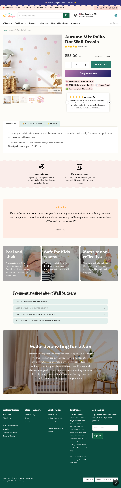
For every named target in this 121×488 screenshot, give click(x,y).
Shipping (6, 429)
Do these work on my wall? (102, 56)
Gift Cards (7, 418)
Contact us (29, 478)
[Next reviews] (109, 102)
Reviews (40, 8)
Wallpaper (7, 23)
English (87, 479)
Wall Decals (20, 23)
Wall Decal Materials (10, 425)
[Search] (66, 15)
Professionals (60, 8)
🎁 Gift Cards (8, 8)
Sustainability (30, 414)
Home (5, 30)
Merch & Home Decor (59, 23)
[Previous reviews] (67, 102)
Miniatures (43, 23)
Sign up (97, 435)
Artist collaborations (55, 418)
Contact (48, 8)
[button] (106, 8)
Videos (17, 8)
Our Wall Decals (28, 8)
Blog (27, 418)
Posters (32, 23)
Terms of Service (9, 436)
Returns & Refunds (10, 432)
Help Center (113, 23)
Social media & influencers (53, 423)
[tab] (11, 124)
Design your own (88, 73)
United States (105, 479)
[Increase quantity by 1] (85, 65)
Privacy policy (7, 478)
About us (75, 23)
